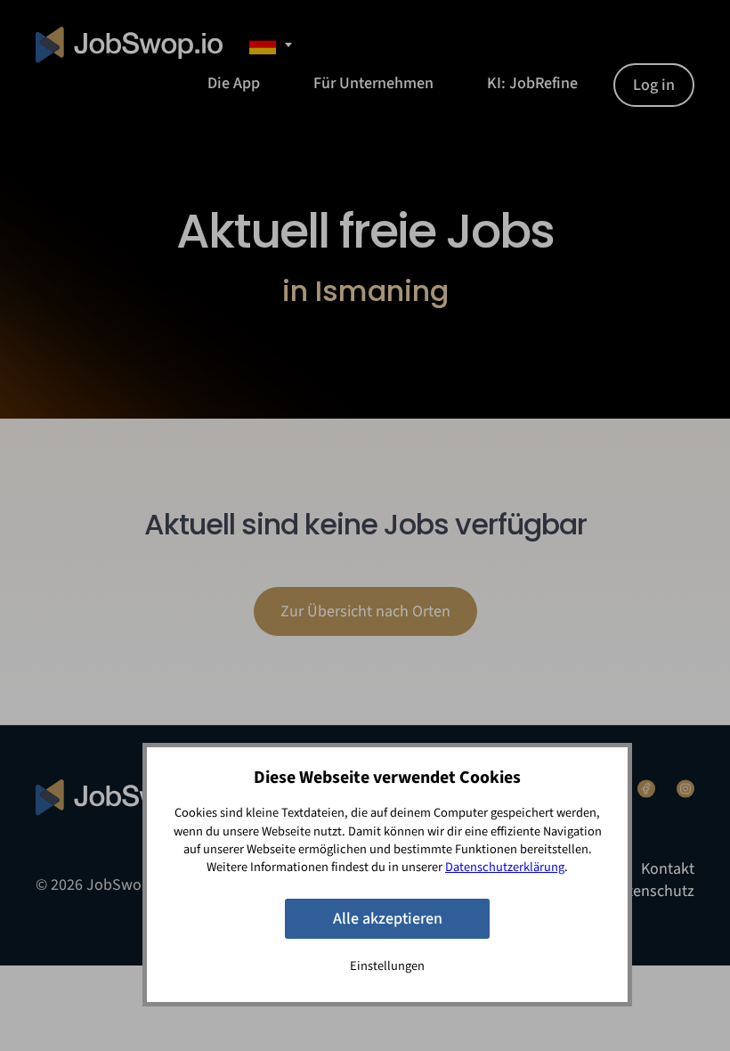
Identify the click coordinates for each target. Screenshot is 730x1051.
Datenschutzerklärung (504, 867)
